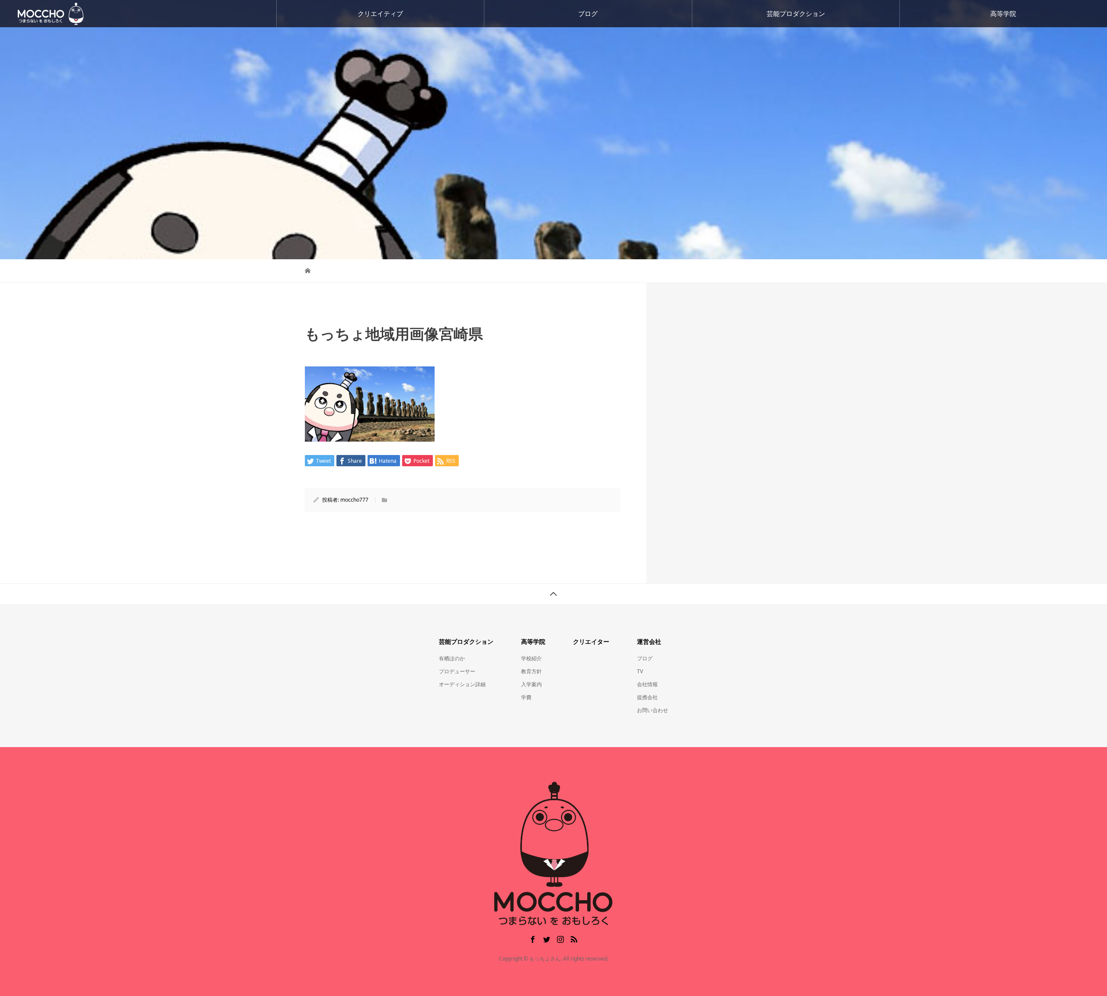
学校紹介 (531, 658)
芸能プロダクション (796, 13)
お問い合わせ (652, 710)
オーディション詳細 (462, 684)
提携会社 (647, 697)
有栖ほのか (452, 658)
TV (640, 671)
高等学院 (1003, 13)
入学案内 (531, 684)
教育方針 (531, 671)
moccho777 (354, 499)
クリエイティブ (380, 13)
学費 (526, 697)
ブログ (588, 13)
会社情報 (647, 684)
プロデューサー (457, 671)
